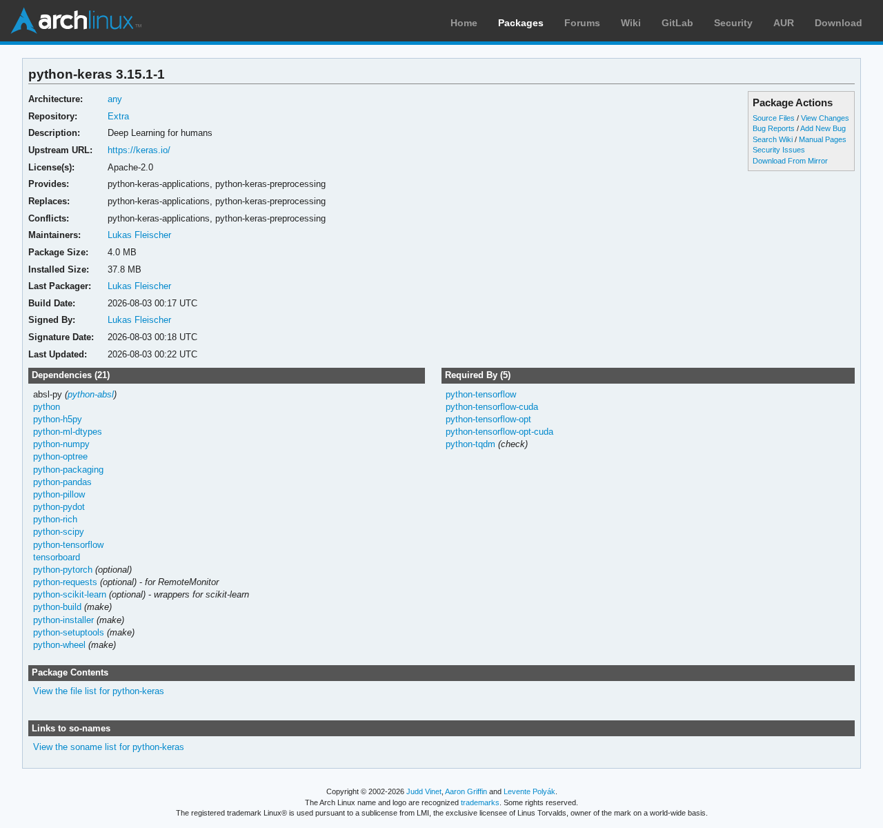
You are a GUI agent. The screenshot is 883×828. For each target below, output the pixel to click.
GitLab (677, 22)
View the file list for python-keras (98, 691)
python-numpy (61, 444)
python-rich (55, 519)
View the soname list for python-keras (108, 747)
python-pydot (59, 507)
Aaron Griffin (466, 791)
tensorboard (56, 557)
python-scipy (58, 531)
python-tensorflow (68, 545)
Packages (521, 22)
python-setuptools (68, 632)
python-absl (91, 394)
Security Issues (779, 150)
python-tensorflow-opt (488, 419)
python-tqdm (470, 444)
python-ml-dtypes (67, 431)
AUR (783, 22)
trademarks (480, 802)
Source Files (774, 118)
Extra (118, 116)
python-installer (63, 620)
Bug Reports (774, 128)
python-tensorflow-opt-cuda (499, 431)
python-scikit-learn (69, 594)
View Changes (825, 118)
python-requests (65, 582)
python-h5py (57, 419)
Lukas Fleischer (139, 235)
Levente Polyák (529, 791)
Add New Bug (823, 128)
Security (733, 22)
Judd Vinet (424, 791)
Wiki (631, 22)
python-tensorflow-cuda (492, 407)
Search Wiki (773, 139)
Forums (582, 22)
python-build (57, 607)
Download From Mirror (790, 161)
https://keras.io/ (139, 150)
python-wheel (59, 645)
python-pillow (59, 494)
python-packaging (68, 469)
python (46, 407)
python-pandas (62, 482)
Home (463, 22)
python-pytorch (62, 569)
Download (838, 22)
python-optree (60, 456)
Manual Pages (822, 139)
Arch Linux (75, 20)
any (115, 99)
